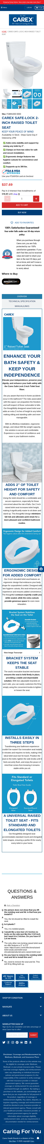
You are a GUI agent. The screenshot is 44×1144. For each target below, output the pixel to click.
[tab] (22, 296)
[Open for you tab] (41, 569)
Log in (29, 7)
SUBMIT (33, 1035)
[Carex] (23, 20)
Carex (32, 1141)
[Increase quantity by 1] (36, 199)
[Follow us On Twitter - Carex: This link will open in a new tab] (3, 1042)
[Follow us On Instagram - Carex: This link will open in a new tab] (12, 1042)
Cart (40, 8)
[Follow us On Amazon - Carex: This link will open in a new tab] (30, 1042)
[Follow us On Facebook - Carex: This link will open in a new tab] (8, 1042)
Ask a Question (13, 905)
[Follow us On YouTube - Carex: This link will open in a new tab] (21, 1042)
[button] (22, 652)
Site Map (12, 1141)
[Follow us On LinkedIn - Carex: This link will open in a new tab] (25, 1042)
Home (4, 32)
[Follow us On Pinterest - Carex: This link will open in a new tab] (17, 1042)
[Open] (38, 1138)
